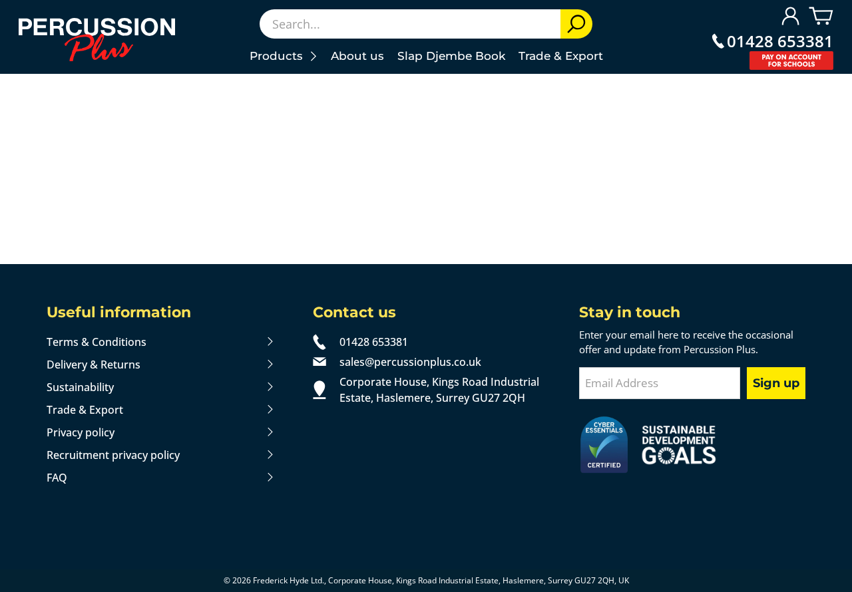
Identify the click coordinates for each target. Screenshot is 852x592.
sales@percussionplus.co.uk (410, 362)
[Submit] (576, 24)
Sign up (776, 383)
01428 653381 (780, 41)
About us (357, 56)
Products (280, 56)
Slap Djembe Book (451, 56)
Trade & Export (561, 56)
